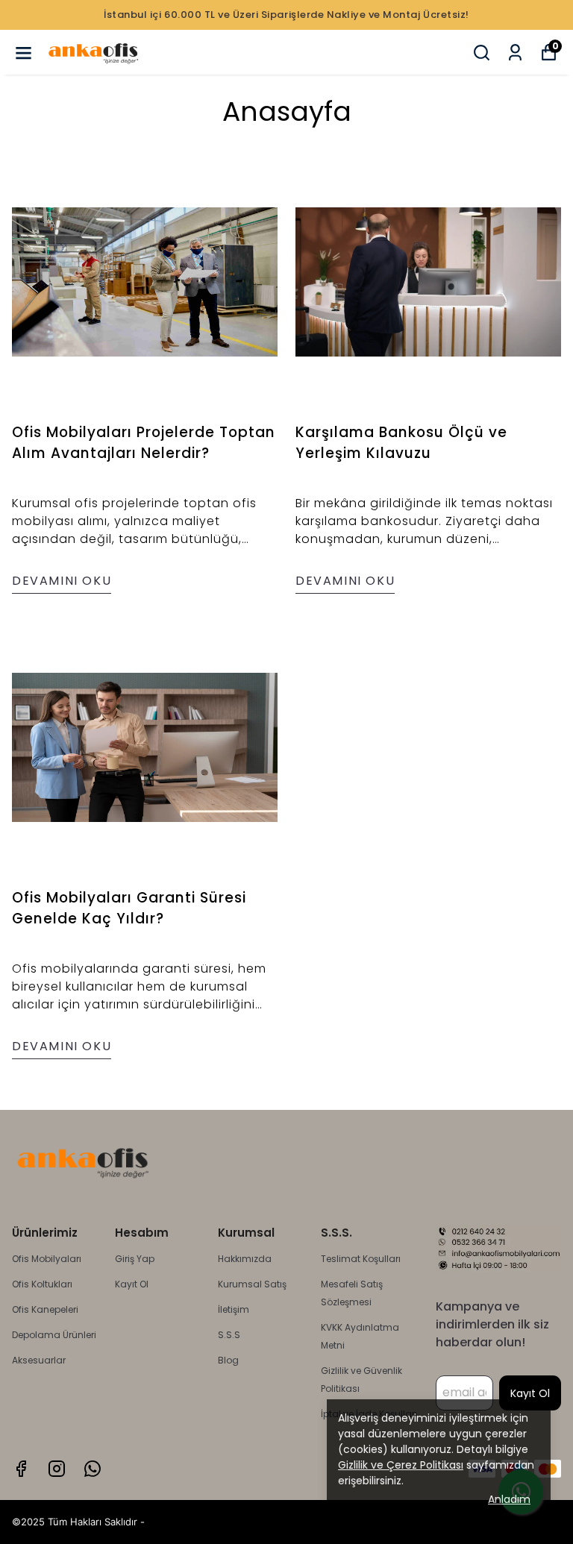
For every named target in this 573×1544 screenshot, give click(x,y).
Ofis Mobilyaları (46, 1258)
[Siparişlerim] (515, 52)
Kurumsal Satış (252, 1284)
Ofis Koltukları (42, 1284)
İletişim (233, 1309)
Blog (228, 1360)
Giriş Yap (134, 1258)
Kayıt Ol (131, 1284)
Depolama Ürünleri (54, 1334)
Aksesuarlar (39, 1360)
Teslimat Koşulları (361, 1258)
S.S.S (229, 1334)
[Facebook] (21, 1469)
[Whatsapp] (92, 1469)
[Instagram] (57, 1469)
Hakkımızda (245, 1258)
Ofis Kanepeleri (45, 1309)
